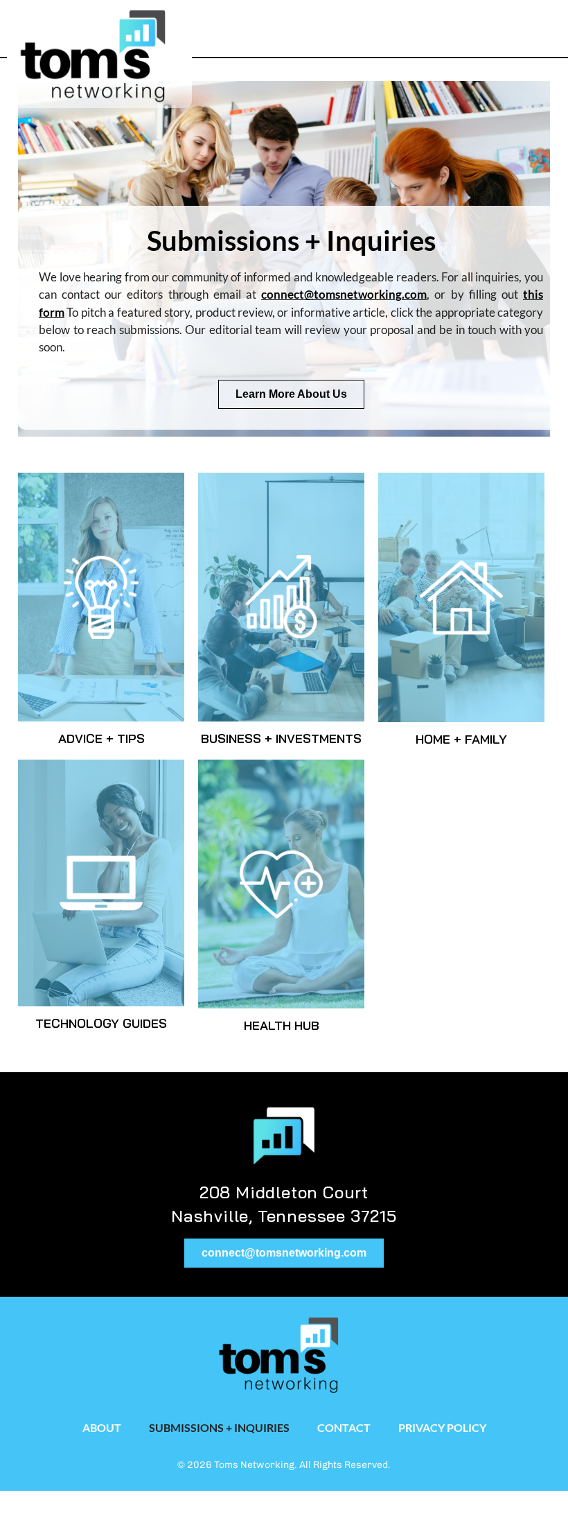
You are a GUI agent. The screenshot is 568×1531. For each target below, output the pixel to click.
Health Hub (281, 1025)
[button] (506, 25)
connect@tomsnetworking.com (344, 294)
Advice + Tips (101, 738)
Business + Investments (281, 738)
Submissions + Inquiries (219, 1427)
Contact (344, 1427)
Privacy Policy (442, 1427)
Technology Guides (101, 1023)
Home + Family (461, 739)
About (101, 1427)
